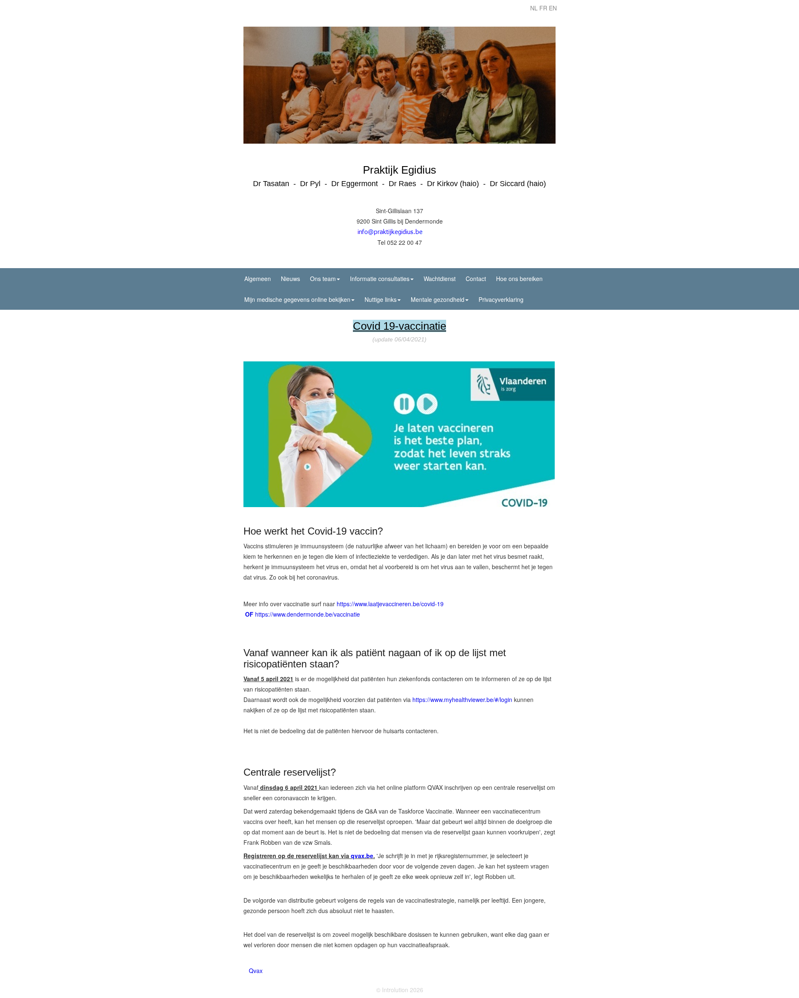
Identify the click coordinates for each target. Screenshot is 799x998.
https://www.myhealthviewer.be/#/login (462, 699)
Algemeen (257, 278)
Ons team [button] (323, 278)
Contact (476, 278)
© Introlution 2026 (399, 990)
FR (543, 8)
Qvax (256, 970)
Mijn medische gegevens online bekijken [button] (297, 299)
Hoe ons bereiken (519, 278)
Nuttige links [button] (381, 299)
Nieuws (290, 278)
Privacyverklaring (501, 299)
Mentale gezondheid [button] (437, 299)
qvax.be (362, 855)
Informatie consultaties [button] (379, 278)
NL (534, 8)
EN (553, 8)
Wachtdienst (440, 278)
